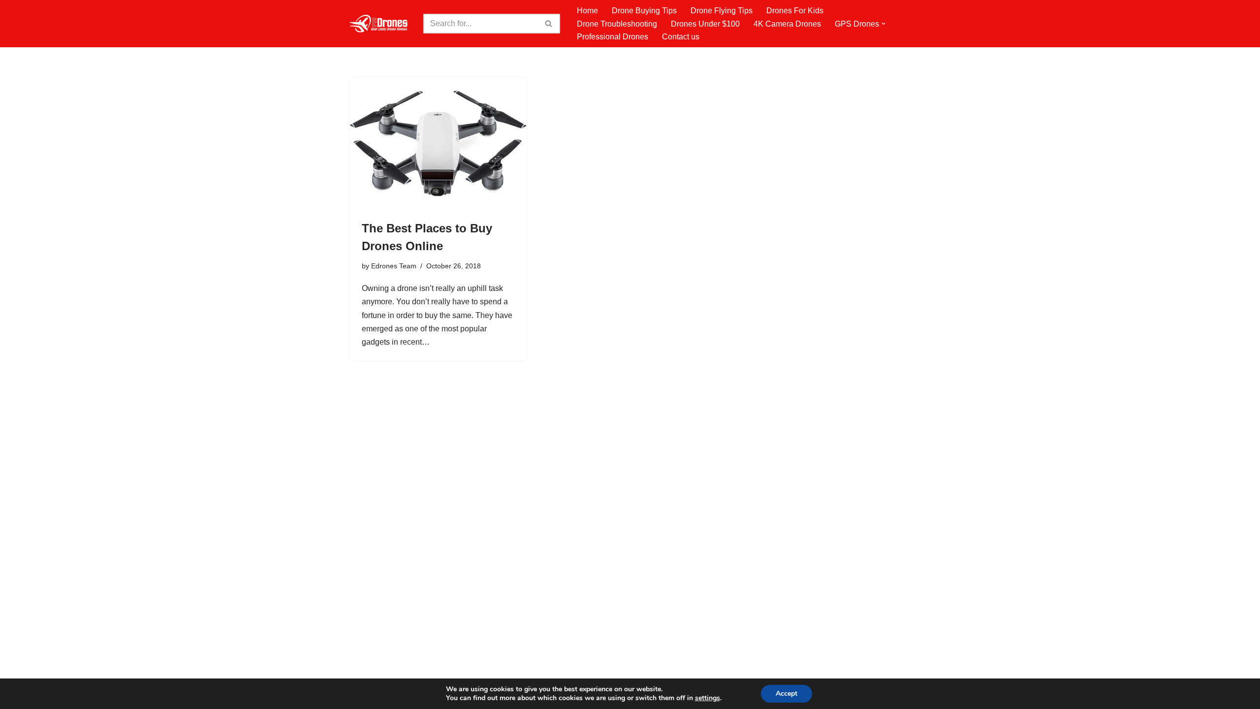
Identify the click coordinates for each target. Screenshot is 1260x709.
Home (587, 10)
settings (707, 698)
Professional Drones (612, 36)
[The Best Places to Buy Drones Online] (438, 143)
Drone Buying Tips (644, 10)
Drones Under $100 (705, 24)
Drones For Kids (794, 10)
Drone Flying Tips (722, 10)
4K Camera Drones (787, 24)
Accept (786, 693)
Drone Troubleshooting (617, 24)
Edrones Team (393, 266)
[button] (883, 24)
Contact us (680, 36)
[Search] (549, 23)
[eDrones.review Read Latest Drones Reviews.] (379, 23)
